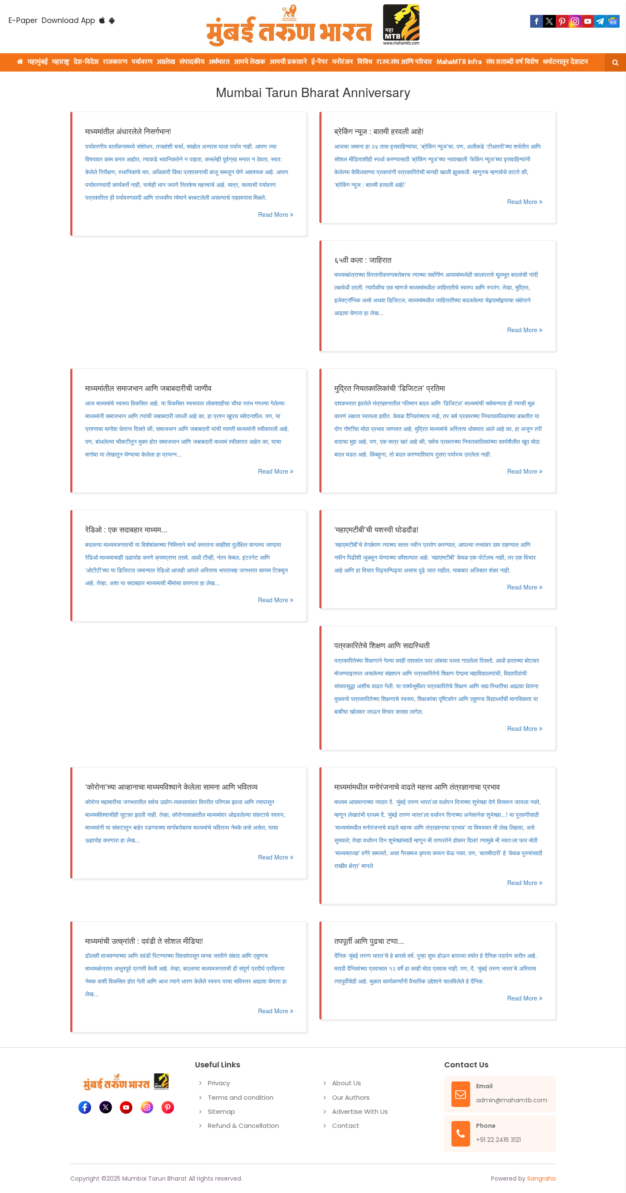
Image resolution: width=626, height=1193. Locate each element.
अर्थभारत (219, 62)
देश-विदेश (86, 62)
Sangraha (541, 1178)
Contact (345, 1125)
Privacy (219, 1082)
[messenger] (587, 21)
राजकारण (115, 62)
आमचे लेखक (249, 62)
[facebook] (536, 21)
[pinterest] (562, 21)
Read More (274, 214)
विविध (364, 62)
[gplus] (575, 21)
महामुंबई (38, 62)
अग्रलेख (166, 62)
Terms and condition (240, 1097)
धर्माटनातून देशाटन (565, 62)
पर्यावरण (142, 62)
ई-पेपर (319, 62)
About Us (346, 1082)
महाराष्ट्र (60, 62)
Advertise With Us (360, 1111)
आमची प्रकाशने (288, 62)
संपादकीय (191, 62)
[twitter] (549, 21)
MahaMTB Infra (459, 62)
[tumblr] (600, 21)
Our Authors (351, 1097)
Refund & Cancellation (243, 1125)
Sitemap (221, 1111)
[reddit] (613, 21)
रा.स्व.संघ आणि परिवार (404, 62)
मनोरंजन (342, 62)
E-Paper (23, 20)
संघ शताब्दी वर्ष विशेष (512, 62)
